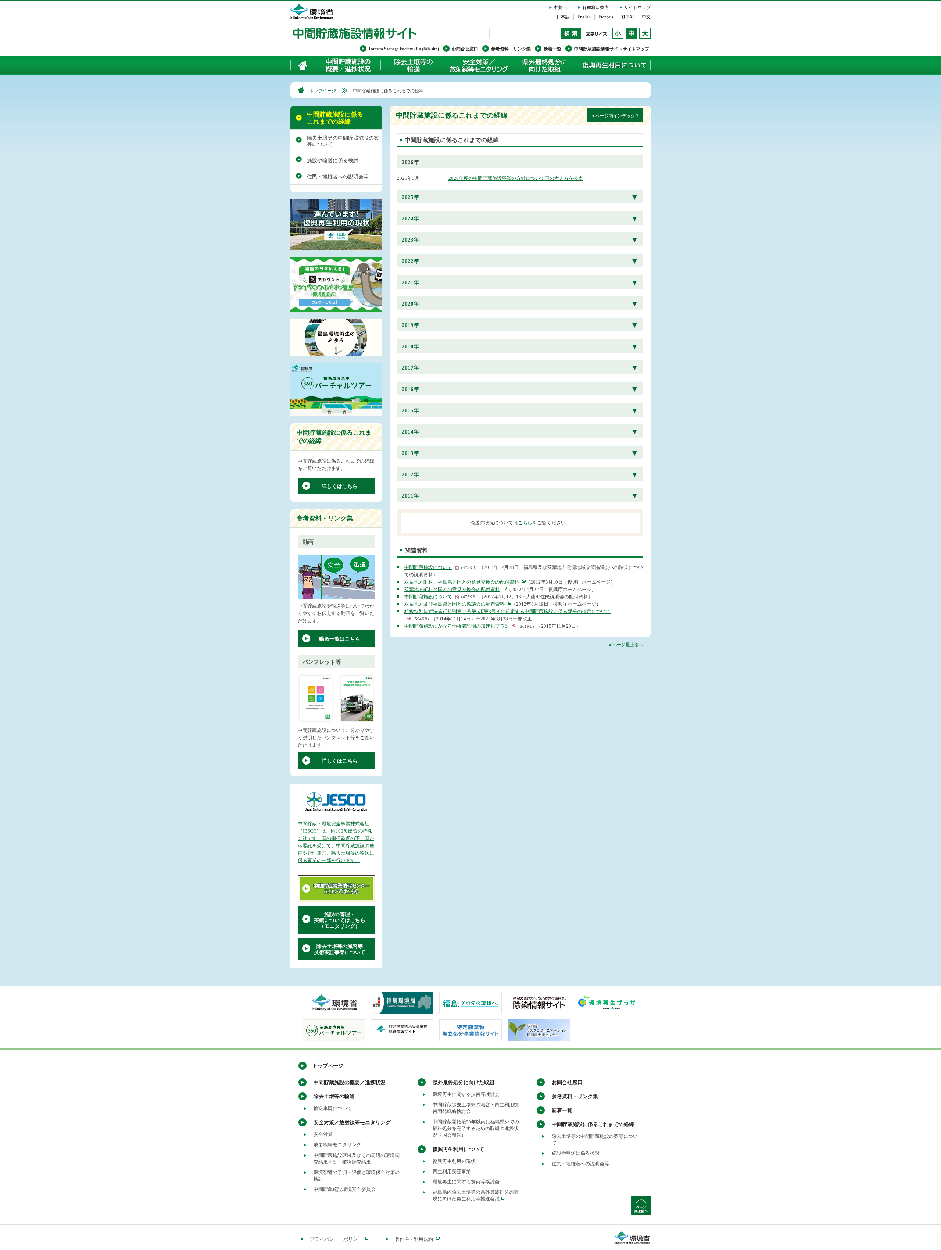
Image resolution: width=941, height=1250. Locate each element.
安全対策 (323, 1134)
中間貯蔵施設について (428, 567)
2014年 (410, 432)
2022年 (410, 261)
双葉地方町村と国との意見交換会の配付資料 (452, 589)
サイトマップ (637, 7)
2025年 (410, 197)
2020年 (410, 304)
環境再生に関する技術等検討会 (466, 1094)
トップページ (323, 90)
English (584, 16)
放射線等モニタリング (337, 1144)
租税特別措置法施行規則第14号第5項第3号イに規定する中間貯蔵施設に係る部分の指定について (507, 611)
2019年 (410, 325)
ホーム (303, 65)
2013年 (410, 453)
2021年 (410, 282)
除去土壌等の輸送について (413, 65)
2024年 (410, 218)
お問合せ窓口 (465, 48)
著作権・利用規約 (414, 1239)
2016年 (410, 389)
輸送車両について (333, 1108)
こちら (525, 523)
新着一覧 (552, 48)
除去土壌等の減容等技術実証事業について (339, 949)
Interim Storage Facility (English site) (404, 48)
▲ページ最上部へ (625, 644)
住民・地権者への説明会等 (338, 176)
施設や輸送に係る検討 (332, 160)
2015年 (410, 410)
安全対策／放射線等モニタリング (479, 65)
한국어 (627, 16)
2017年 (410, 368)
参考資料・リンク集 (511, 48)
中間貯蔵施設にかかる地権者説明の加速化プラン (456, 626)
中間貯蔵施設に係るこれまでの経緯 (335, 118)
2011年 (410, 496)
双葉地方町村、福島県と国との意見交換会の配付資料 (461, 582)
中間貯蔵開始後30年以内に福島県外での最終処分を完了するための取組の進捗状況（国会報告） (476, 1128)
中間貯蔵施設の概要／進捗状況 (348, 65)
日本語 (563, 16)
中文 (646, 16)
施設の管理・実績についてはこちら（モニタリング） (339, 920)
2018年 (410, 346)
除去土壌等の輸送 (334, 1096)
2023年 (410, 240)
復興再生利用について (614, 65)
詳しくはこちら (340, 486)
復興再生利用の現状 (454, 1161)
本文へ (560, 7)
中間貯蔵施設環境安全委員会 (345, 1189)
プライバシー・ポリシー (336, 1239)
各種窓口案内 (595, 7)
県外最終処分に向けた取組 (544, 65)
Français (605, 16)
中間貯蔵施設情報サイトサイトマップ (611, 48)
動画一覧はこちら (339, 639)
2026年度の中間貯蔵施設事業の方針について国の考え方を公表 (515, 178)
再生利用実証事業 (452, 1171)
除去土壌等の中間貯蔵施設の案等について (343, 141)
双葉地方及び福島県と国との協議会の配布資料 (454, 604)
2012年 (410, 474)
